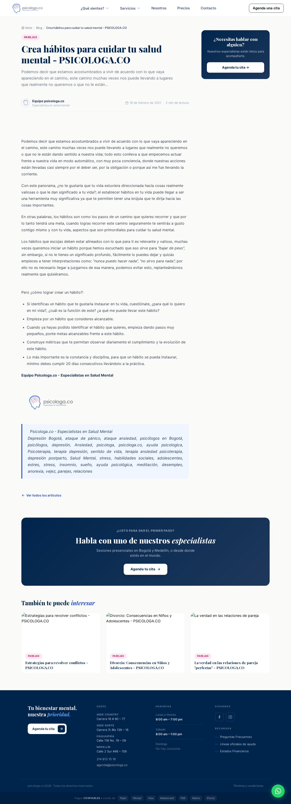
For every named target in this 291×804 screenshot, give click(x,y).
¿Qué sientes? (92, 8)
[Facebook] (219, 717)
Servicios (127, 8)
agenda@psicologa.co (112, 765)
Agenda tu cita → (235, 67)
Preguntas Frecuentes (236, 737)
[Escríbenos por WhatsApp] (278, 791)
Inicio (28, 28)
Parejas (30, 37)
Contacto (208, 8)
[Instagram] (230, 717)
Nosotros (158, 8)
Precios (183, 8)
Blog (39, 28)
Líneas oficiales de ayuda (238, 744)
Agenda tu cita (142, 569)
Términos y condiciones (248, 785)
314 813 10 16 (106, 759)
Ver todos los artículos (43, 495)
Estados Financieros (234, 751)
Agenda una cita (266, 8)
